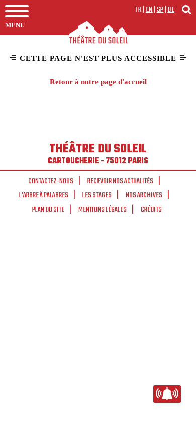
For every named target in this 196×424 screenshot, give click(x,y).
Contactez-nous (50, 181)
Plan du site (48, 210)
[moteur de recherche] (186, 9)
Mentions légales (102, 210)
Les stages (97, 195)
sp (160, 10)
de (170, 10)
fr (138, 10)
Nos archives (144, 195)
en (149, 10)
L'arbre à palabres (43, 195)
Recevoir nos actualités (120, 181)
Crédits (151, 210)
